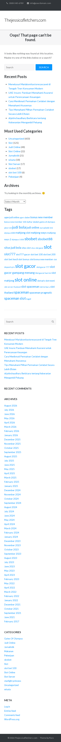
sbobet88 (45, 239)
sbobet (12, 168)
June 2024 (9, 515)
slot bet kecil (11, 259)
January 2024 (11, 536)
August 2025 (10, 456)
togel (28, 299)
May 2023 (9, 570)
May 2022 (9, 583)
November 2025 (12, 443)
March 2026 (10, 426)
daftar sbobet (33, 222)
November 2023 (12, 545)
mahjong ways (39, 232)
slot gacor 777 (42, 267)
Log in (7, 706)
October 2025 (11, 448)
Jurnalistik (13, 155)
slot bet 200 (49, 254)
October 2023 (11, 549)
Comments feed (12, 715)
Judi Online (14, 147)
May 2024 (9, 520)
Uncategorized (16, 138)
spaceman (21, 292)
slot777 (9, 254)
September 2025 (12, 452)
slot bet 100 (14, 172)
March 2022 (10, 591)
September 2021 (12, 613)
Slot (10, 142)
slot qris (41, 280)
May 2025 (9, 469)
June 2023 (9, 566)
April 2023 (9, 575)
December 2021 (12, 604)
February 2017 (11, 621)
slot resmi (50, 280)
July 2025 (9, 460)
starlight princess (12, 681)
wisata (11, 159)
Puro (51, 738)
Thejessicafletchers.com (26, 738)
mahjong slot (23, 232)
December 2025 (12, 439)
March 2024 (10, 528)
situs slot (26, 247)
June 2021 (9, 617)
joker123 (8, 228)
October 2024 (11, 498)
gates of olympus (47, 222)
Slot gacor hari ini (43, 273)
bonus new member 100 (15, 222)
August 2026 (10, 405)
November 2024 (12, 494)
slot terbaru (45, 287)
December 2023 (12, 541)
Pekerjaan (13, 176)
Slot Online (14, 151)
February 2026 (11, 431)
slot (48, 247)
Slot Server (14, 164)
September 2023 (12, 553)
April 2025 (9, 473)
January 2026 (11, 435)
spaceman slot (15, 298)
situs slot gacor (37, 248)
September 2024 (12, 503)
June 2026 (9, 414)
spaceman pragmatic (40, 292)
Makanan (8, 651)
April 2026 (9, 422)
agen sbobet (25, 217)
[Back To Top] (52, 734)
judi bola (19, 227)
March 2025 (10, 477)
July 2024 (9, 511)
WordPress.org (11, 719)
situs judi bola (12, 247)
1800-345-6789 (16, 3)
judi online (32, 227)
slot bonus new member (41, 259)
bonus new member (41, 217)
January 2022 (11, 600)
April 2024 (9, 524)
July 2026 (9, 409)
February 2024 (11, 532)
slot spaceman (30, 286)
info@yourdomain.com (40, 3)
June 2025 (9, 465)
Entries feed (10, 710)
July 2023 (9, 562)
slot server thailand (12, 287)
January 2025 (11, 486)
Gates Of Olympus (13, 638)
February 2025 (11, 481)
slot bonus (23, 259)
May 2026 (9, 418)
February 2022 (11, 596)
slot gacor (25, 266)
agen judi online (11, 217)
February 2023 (11, 579)
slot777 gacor (23, 254)
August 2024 (10, 507)
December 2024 (12, 490)
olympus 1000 (18, 239)
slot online (26, 280)
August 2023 (10, 558)
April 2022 (9, 587)
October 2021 (11, 608)
